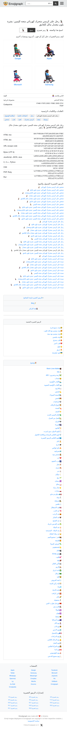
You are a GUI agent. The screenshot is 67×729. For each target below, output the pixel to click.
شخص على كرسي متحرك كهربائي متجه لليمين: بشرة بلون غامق (41, 218)
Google (18, 58)
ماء (59, 587)
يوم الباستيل (56, 633)
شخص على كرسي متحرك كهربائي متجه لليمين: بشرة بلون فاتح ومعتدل (39, 210)
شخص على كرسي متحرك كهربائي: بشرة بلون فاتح (45, 190)
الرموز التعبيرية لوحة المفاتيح (33, 297)
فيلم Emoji (56, 553)
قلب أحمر (58, 343)
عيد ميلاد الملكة (55, 534)
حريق (59, 349)
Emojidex (33, 678)
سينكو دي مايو (55, 494)
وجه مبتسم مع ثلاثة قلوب (53, 331)
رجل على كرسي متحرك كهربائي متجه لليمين (47, 238)
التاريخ (58, 388)
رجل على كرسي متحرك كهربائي (51, 221)
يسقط (58, 616)
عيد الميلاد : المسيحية (53, 530)
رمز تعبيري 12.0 (12, 703)
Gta (59, 372)
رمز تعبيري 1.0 (12, 697)
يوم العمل (57, 643)
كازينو (58, 567)
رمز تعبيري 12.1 (33, 703)
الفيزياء (58, 424)
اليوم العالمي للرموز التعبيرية (51, 438)
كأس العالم (56, 563)
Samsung (49, 84)
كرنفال (58, 573)
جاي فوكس (56, 448)
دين (59, 471)
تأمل (59, 441)
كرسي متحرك (29, 119)
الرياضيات (57, 401)
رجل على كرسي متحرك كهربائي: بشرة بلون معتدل (45, 230)
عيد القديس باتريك (54, 524)
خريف (58, 467)
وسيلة (46, 119)
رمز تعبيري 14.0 (33, 705)
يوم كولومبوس (55, 653)
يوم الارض (57, 630)
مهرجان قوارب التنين (53, 603)
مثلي (58, 596)
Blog (33, 303)
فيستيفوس (57, 547)
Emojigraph (16, 4)
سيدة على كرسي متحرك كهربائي (51, 256)
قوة (59, 560)
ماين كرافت (56, 593)
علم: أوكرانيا (57, 353)
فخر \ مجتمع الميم (54, 537)
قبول (59, 346)
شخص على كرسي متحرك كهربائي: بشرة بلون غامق (45, 201)
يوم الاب (57, 626)
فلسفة (58, 540)
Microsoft (18, 84)
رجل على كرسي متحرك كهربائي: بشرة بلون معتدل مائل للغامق (41, 233)
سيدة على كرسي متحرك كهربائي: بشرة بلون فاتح (46, 259)
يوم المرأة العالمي (54, 646)
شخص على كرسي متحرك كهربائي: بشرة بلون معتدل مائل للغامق (41, 198)
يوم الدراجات (56, 636)
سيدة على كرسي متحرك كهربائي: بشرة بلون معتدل (45, 264)
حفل (59, 464)
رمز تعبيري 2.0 (33, 697)
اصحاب (58, 378)
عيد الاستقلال (56, 507)
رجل (32, 115)
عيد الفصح (57, 520)
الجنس (58, 398)
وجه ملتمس (57, 337)
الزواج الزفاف (55, 405)
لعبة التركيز (33, 308)
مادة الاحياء (56, 590)
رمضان (58, 481)
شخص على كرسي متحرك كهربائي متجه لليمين (47, 204)
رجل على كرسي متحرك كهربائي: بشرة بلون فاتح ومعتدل (43, 227)
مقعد (38, 119)
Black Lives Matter (54, 368)
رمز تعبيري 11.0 (54, 700)
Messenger (33, 676)
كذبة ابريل (57, 570)
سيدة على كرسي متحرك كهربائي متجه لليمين (47, 273)
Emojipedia (12, 687)
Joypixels (54, 676)
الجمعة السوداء (55, 395)
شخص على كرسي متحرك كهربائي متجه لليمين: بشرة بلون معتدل (41, 213)
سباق (58, 484)
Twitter (13, 673)
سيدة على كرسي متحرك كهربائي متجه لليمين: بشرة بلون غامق (41, 287)
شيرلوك (57, 501)
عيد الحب (57, 510)
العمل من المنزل (55, 418)
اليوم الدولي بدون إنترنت (52, 431)
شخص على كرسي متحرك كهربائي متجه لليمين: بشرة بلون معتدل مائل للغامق (37, 216)
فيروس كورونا (55, 543)
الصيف (58, 411)
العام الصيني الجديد (54, 415)
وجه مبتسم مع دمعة (54, 334)
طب (13, 119)
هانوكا (58, 610)
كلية (59, 577)
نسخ (31, 29)
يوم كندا (57, 649)
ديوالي (58, 474)
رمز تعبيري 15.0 (54, 705)
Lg (12, 681)
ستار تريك (57, 487)
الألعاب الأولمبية (55, 381)
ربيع (59, 477)
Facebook (54, 670)
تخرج (58, 444)
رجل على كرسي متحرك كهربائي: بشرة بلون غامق (46, 236)
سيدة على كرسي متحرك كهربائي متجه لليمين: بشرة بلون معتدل (41, 282)
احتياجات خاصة (22, 115)
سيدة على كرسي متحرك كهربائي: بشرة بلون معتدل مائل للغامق (41, 267)
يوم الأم (58, 623)
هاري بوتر (57, 606)
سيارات (58, 491)
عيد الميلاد (57, 527)
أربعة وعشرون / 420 (53, 375)
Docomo (33, 684)
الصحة (58, 408)
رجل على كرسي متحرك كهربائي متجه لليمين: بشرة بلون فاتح (42, 241)
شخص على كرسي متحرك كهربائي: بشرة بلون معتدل (45, 195)
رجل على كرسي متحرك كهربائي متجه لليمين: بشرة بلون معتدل (41, 247)
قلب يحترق (57, 340)
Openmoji (13, 678)
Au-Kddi (12, 684)
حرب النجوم (56, 461)
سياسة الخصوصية (33, 721)
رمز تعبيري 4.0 (12, 700)
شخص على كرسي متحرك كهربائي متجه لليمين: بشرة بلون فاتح (41, 207)
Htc (54, 678)
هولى (58, 613)
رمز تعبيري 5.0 (33, 700)
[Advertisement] (33, 12)
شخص (7, 119)
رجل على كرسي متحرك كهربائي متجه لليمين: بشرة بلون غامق (42, 253)
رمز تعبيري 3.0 (54, 697)
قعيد (19, 119)
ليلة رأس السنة (55, 583)
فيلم (59, 550)
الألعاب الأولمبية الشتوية (52, 385)
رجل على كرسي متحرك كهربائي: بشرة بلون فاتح (46, 224)
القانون (58, 428)
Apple (49, 58)
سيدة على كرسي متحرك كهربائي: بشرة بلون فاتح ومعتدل (43, 261)
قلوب (58, 557)
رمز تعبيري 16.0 (33, 708)
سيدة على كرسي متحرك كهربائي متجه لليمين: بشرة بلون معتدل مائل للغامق (37, 284)
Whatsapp (12, 676)
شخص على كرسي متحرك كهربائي (51, 187)
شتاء (59, 497)
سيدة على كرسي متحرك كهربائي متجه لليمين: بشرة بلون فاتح (42, 276)
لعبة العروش (56, 580)
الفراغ (58, 421)
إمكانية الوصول (9, 115)
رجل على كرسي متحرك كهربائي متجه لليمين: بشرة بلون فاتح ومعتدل (39, 244)
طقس (58, 504)
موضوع (33, 362)
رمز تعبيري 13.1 (12, 705)
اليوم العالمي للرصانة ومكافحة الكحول (48, 434)
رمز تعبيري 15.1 (12, 708)
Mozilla (33, 681)
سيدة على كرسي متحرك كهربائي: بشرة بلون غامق (45, 270)
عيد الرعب (57, 514)
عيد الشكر (57, 517)
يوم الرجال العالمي (54, 639)
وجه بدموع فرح (56, 327)
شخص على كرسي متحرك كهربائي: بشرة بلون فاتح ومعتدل (43, 193)
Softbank (54, 681)
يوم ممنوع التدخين (54, 656)
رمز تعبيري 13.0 (54, 703)
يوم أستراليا (56, 620)
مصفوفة (57, 600)
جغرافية (57, 451)
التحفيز (58, 391)
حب (59, 458)
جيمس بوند (56, 454)
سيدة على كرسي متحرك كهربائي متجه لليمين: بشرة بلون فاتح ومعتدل (39, 279)
